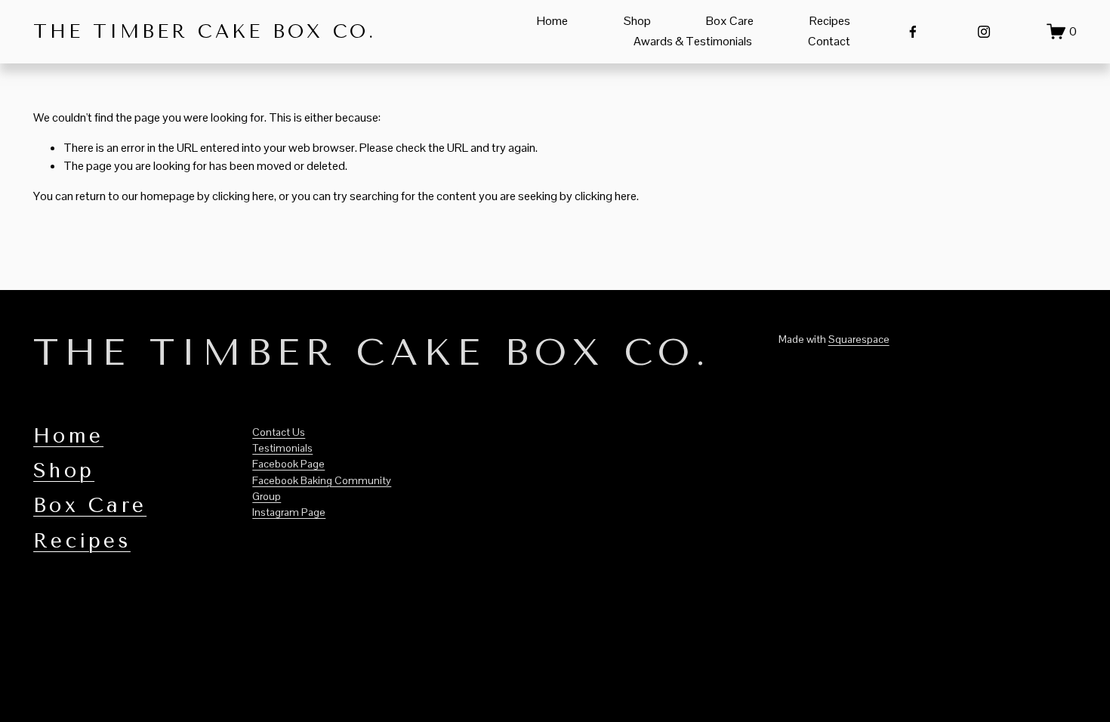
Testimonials (282, 448)
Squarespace (859, 339)
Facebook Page (288, 464)
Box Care (730, 21)
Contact (829, 41)
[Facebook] (912, 31)
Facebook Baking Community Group (321, 488)
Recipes (829, 21)
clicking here (243, 196)
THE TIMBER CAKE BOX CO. (204, 31)
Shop (637, 21)
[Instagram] (983, 31)
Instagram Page (288, 512)
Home (552, 21)
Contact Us (278, 432)
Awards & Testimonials (693, 41)
